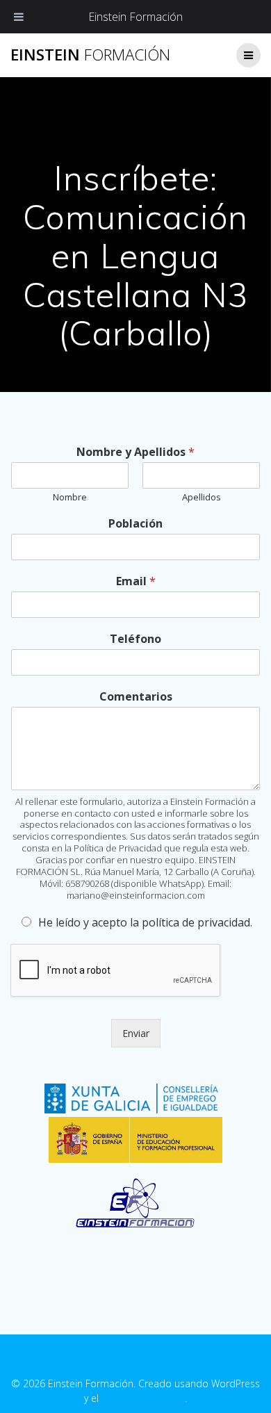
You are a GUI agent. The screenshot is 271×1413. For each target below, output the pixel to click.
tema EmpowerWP (143, 1398)
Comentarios (135, 696)
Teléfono (135, 639)
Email (136, 581)
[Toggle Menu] (19, 16)
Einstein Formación (135, 16)
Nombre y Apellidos (135, 452)
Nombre (70, 497)
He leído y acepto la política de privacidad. (145, 922)
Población (135, 523)
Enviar (135, 1033)
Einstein (90, 55)
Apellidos (201, 497)
